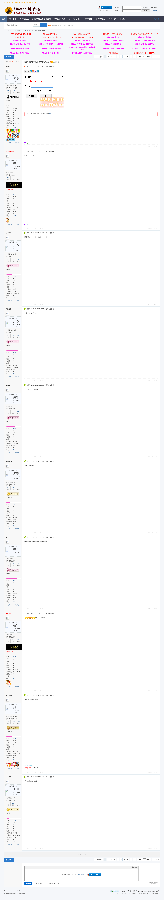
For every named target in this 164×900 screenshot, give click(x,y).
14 (8, 177)
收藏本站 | (7, 2)
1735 (18, 177)
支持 (35, 228)
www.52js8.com (32, 768)
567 (18, 639)
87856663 (9, 461)
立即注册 (154, 10)
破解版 (54, 25)
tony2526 (9, 695)
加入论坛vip (100, 19)
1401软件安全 (5, 30)
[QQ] (114, 891)
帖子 (35, 25)
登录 (78, 874)
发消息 (17, 142)
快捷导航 (156, 19)
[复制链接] (56, 62)
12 (13, 487)
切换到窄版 (158, 2)
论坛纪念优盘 (59, 19)
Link (34, 867)
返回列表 (99, 57)
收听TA (10, 142)
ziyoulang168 (10, 151)
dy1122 (8, 385)
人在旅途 (9, 497)
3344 (13, 90)
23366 (15, 127)
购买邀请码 (24, 19)
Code (39, 867)
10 (134, 57)
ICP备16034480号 (153, 891)
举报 (155, 146)
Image (31, 867)
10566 (15, 820)
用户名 (117, 7)
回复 (50, 113)
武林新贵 (9, 731)
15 (13, 803)
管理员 (8, 100)
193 (18, 259)
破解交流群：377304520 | (19, 2)
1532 (13, 721)
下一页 (155, 57)
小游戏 (122, 19)
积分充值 (12, 19)
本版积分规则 (153, 883)
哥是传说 (8, 309)
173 (13, 335)
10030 (15, 276)
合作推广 (112, 19)
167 (13, 411)
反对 (41, 228)
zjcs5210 (9, 233)
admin (8, 66)
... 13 (139, 57)
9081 (14, 580)
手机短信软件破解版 (40, 30)
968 (8, 90)
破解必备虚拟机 (75, 19)
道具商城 (88, 19)
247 (18, 411)
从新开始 (8, 613)
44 (8, 721)
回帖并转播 (38, 883)
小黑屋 (135, 891)
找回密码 (154, 7)
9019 (14, 428)
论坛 (9, 30)
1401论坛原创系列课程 (41, 19)
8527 (14, 194)
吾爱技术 (70, 25)
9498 (14, 657)
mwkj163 (9, 777)
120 (13, 563)
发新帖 (8, 57)
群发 (64, 25)
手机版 (129, 891)
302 (18, 335)
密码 (116, 10)
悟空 (7, 537)
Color (28, 867)
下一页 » (82, 854)
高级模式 (134, 867)
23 (18, 487)
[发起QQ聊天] (10, 140)
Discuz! (14, 891)
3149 (14, 738)
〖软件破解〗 (27, 30)
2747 (18, 721)
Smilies (42, 867)
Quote (37, 867)
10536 (15, 504)
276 (18, 563)
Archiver (123, 891)
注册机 (60, 25)
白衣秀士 (9, 269)
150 (13, 259)
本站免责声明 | (31, 2)
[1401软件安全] (23, 14)
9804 (14, 352)
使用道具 (149, 146)
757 (13, 177)
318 (13, 639)
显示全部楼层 (50, 66)
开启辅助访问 (155, 2)
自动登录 (146, 7)
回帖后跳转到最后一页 (53, 883)
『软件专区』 (17, 30)
